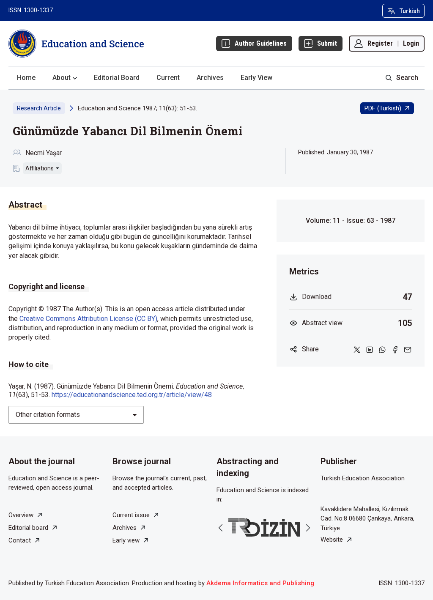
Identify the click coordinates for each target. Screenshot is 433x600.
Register (380, 43)
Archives (210, 78)
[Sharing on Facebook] (395, 349)
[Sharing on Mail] (407, 349)
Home (26, 78)
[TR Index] (264, 527)
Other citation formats (48, 415)
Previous (220, 527)
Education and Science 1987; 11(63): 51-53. (137, 108)
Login (411, 43)
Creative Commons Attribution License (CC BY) (88, 319)
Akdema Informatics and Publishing (260, 583)
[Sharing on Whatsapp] (382, 349)
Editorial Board (117, 78)
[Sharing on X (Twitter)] (357, 349)
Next (307, 527)
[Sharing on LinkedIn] (369, 349)
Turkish (410, 11)
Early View (256, 78)
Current (168, 78)
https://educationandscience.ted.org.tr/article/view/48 (132, 395)
